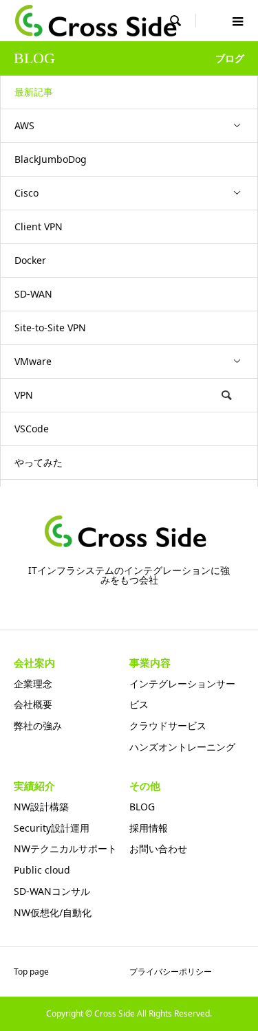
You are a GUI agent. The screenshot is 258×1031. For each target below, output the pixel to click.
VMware (33, 361)
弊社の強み (38, 725)
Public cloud (42, 869)
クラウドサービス (167, 725)
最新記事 (33, 91)
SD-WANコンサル (52, 891)
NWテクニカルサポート (65, 848)
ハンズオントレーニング (182, 746)
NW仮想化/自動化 (53, 912)
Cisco (26, 192)
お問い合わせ (158, 848)
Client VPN (38, 226)
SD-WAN (33, 293)
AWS (24, 125)
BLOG (142, 806)
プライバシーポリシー (170, 971)
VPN (23, 394)
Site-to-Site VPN (50, 327)
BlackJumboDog (50, 159)
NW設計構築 (41, 806)
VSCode (31, 428)
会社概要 (33, 704)
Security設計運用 (51, 827)
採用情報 (148, 827)
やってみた (38, 462)
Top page (31, 971)
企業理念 (33, 683)
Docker (30, 260)
